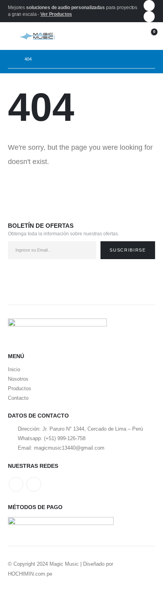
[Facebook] (149, 5)
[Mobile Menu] (14, 36)
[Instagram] (149, 16)
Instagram (34, 484)
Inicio (14, 369)
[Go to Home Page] (10, 59)
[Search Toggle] (113, 36)
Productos (19, 388)
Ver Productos (56, 14)
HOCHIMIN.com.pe (30, 574)
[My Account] (129, 36)
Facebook (16, 484)
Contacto (18, 398)
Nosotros (18, 379)
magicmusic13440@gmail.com (69, 448)
